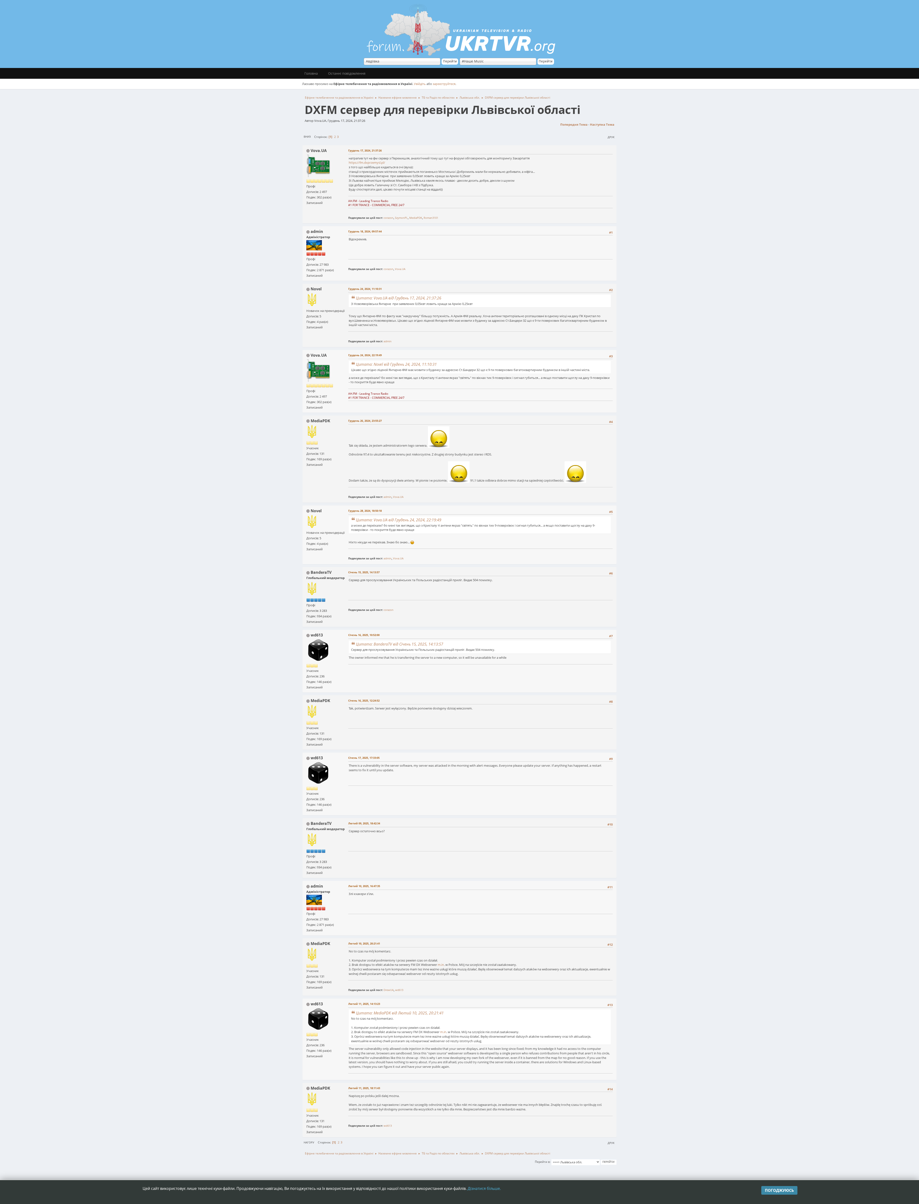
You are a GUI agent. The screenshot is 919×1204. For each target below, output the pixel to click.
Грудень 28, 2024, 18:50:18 (365, 510)
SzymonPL (401, 217)
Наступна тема (602, 124)
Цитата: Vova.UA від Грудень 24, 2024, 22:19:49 (398, 520)
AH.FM (352, 201)
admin (317, 231)
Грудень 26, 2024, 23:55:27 (365, 420)
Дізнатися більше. (484, 1188)
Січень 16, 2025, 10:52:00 (364, 635)
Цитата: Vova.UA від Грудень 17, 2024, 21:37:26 (398, 298)
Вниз (307, 136)
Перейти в (542, 1162)
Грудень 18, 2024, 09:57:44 (365, 231)
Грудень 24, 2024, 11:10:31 (365, 289)
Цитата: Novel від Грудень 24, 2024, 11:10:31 (396, 364)
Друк (611, 137)
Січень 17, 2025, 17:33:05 (364, 758)
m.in (441, 964)
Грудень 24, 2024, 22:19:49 (365, 355)
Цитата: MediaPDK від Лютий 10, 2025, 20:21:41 (400, 1013)
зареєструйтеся (444, 84)
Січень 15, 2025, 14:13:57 (364, 572)
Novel (316, 289)
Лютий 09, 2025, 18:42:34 (364, 823)
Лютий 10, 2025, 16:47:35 (364, 886)
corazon (388, 217)
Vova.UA (319, 150)
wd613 (317, 635)
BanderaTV (321, 572)
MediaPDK (415, 217)
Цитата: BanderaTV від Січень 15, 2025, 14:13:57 (399, 644)
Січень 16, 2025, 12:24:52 (364, 700)
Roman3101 (431, 217)
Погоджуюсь (779, 1190)
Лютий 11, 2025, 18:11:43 (364, 1088)
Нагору (309, 1142)
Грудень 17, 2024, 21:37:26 (365, 150)
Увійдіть (420, 84)
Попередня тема (574, 124)
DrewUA (389, 990)
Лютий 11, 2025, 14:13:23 (364, 1004)
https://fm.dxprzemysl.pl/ (367, 162)
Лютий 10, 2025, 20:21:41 (364, 943)
